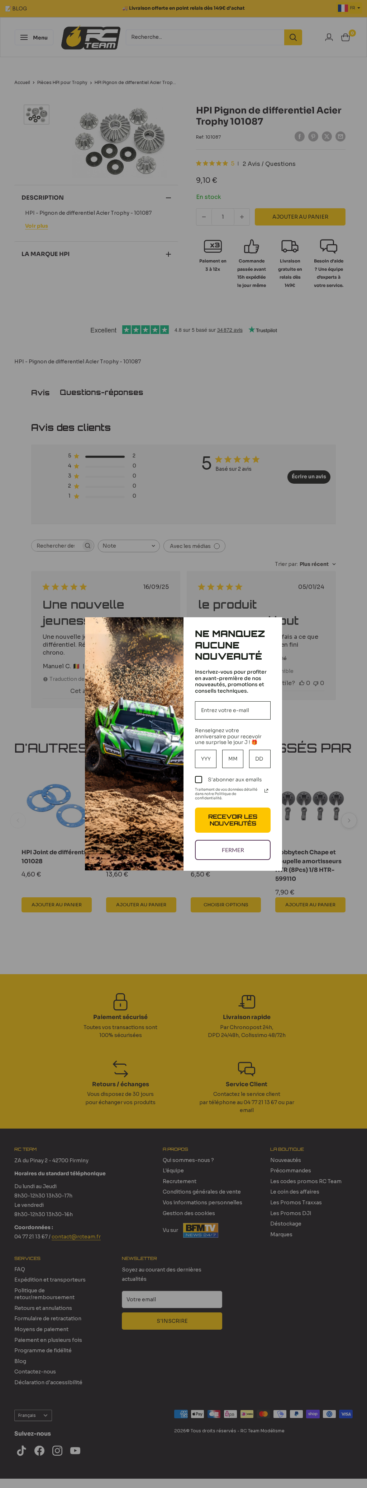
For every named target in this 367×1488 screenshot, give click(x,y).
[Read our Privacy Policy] (266, 790)
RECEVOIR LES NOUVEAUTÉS (232, 820)
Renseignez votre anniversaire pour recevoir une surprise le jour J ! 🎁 (228, 736)
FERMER (233, 849)
